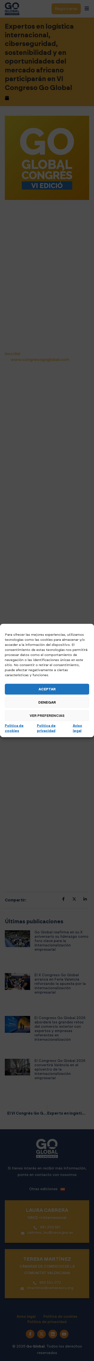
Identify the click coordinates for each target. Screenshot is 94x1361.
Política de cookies (14, 728)
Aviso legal (77, 728)
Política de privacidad (46, 728)
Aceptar (47, 689)
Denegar (47, 702)
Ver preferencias (47, 715)
